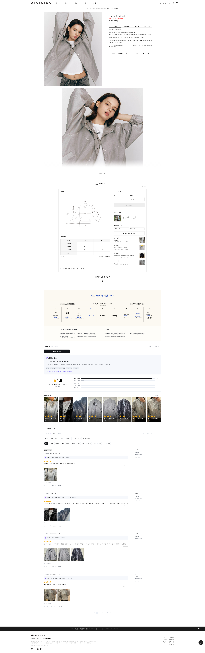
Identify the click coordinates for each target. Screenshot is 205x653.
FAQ (165, 639)
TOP (199, 629)
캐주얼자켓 (103, 9)
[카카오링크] (148, 53)
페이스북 (143, 53)
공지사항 (171, 644)
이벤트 (165, 642)
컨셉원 (95, 3)
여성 (65, 3)
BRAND (172, 637)
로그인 (159, 3)
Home (88, 9)
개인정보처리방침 (47, 638)
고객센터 (169, 3)
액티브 (75, 3)
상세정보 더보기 (102, 173)
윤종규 (95, 641)
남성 (57, 3)
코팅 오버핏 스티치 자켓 (112, 9)
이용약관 (39, 638)
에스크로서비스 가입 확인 (85, 643)
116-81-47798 (42, 643)
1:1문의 (164, 637)
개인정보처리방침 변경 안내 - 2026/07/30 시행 (86, 629)
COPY (119, 21)
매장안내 (171, 639)
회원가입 (164, 3)
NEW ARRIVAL (114, 629)
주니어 (85, 3)
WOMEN (93, 9)
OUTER (98, 9)
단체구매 (171, 642)
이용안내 (33, 638)
